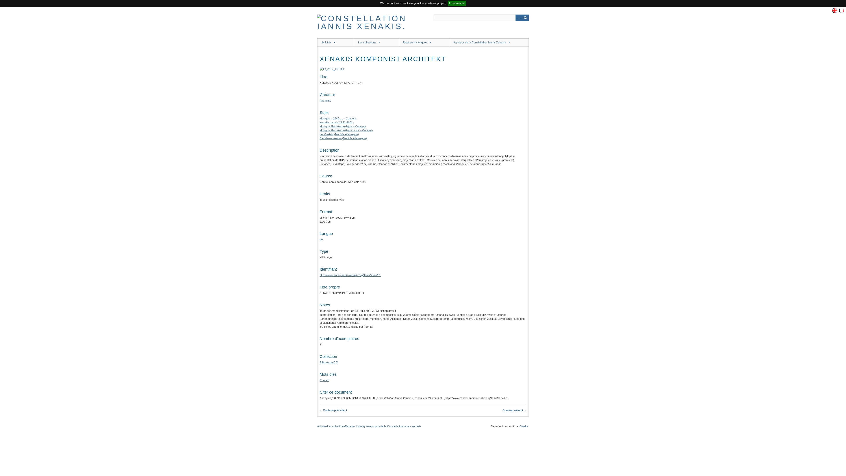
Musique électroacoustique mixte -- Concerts (346, 130)
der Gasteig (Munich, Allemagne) (339, 134)
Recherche (525, 18)
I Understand (457, 3)
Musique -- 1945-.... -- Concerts (338, 118)
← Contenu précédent (333, 410)
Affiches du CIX (329, 362)
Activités (326, 42)
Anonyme (325, 100)
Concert (324, 380)
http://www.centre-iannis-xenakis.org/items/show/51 (350, 275)
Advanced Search (519, 18)
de (321, 239)
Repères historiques (415, 42)
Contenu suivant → (514, 410)
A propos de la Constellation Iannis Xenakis (480, 42)
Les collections (367, 42)
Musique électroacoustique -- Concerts (343, 126)
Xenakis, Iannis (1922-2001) (337, 122)
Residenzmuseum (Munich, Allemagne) (343, 138)
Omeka (523, 426)
